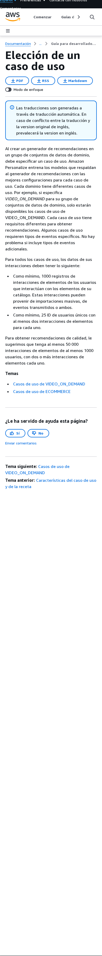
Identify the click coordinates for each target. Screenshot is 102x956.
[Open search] (92, 17)
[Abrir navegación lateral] (8, 31)
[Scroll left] (29, 17)
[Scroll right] (78, 17)
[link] (74, 43)
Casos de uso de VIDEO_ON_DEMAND (49, 383)
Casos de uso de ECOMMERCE (42, 391)
